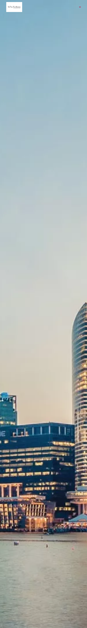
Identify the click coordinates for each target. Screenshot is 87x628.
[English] (80, 7)
